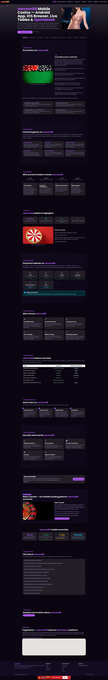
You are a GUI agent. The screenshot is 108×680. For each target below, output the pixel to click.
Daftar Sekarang (56, 677)
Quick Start (76, 37)
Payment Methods (54, 37)
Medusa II (96, 1)
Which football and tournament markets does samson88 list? (38, 584)
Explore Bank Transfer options (62, 518)
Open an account (25, 32)
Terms (47, 666)
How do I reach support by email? (31, 593)
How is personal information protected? (33, 590)
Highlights (47, 37)
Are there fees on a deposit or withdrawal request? (36, 581)
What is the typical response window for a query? (35, 575)
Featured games (32, 37)
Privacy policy (48, 668)
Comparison (69, 37)
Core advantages (40, 37)
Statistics (84, 1)
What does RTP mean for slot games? (32, 566)
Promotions (25, 37)
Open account (64, 665)
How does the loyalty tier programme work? (34, 587)
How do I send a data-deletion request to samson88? (36, 572)
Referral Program (62, 1)
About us (47, 665)
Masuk (65, 677)
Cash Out (90, 1)
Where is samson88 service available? (33, 560)
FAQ (63, 669)
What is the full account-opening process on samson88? (37, 578)
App (63, 668)
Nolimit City (70, 1)
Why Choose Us (62, 37)
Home (54, 1)
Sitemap (63, 671)
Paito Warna (77, 1)
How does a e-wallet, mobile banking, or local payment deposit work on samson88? (43, 563)
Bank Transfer (103, 1)
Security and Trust (83, 37)
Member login (36, 31)
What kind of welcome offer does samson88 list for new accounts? (39, 569)
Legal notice (48, 669)
